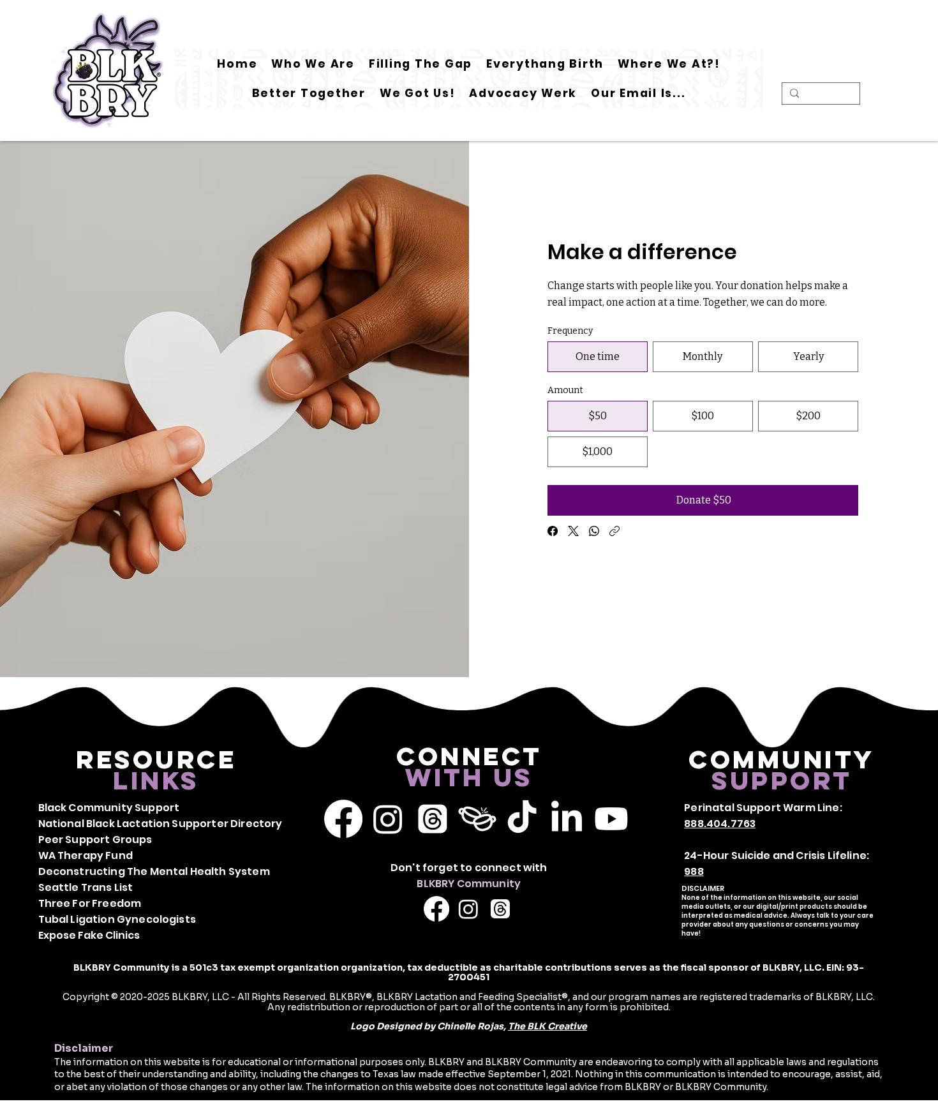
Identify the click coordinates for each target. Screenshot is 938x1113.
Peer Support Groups (95, 839)
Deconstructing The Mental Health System (154, 871)
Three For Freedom (90, 903)
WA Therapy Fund (85, 855)
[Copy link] (614, 531)
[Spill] (477, 819)
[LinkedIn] (566, 819)
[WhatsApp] (594, 531)
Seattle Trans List (85, 887)
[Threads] (432, 819)
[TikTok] (522, 819)
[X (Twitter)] (573, 531)
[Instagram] (388, 819)
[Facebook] (552, 531)
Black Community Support (109, 807)
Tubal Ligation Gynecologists (117, 919)
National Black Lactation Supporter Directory (160, 823)
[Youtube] (611, 819)
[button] (420, 63)
